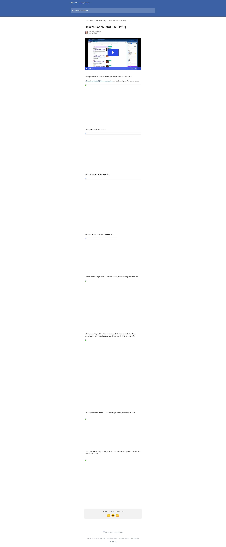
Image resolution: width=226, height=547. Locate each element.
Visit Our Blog (135, 538)
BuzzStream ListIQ (100, 20)
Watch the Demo (112, 538)
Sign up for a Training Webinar (96, 538)
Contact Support (124, 538)
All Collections (89, 20)
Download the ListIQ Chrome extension (99, 81)
